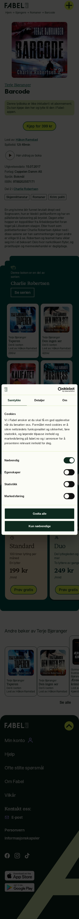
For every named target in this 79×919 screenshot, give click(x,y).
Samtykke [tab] (14, 400)
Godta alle (39, 513)
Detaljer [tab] (39, 400)
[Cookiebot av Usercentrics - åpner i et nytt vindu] (58, 389)
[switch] (69, 472)
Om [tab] (64, 400)
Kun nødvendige (40, 526)
